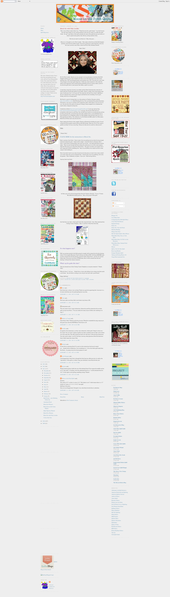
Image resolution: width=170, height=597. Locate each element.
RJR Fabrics (114, 528)
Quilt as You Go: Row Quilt (118, 249)
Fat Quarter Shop (117, 387)
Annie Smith (115, 498)
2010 (44, 421)
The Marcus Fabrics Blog (119, 482)
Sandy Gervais (117, 440)
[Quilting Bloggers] (47, 575)
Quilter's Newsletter (116, 520)
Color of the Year (48, 417)
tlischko (64, 328)
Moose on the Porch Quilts (68, 378)
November (46, 373)
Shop (42, 30)
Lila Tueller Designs (118, 447)
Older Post (102, 397)
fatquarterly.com (117, 421)
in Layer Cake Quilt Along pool (120, 314)
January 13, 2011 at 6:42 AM (69, 374)
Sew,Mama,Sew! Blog (118, 425)
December (46, 371)
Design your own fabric (117, 502)
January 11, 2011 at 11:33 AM (70, 314)
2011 (44, 368)
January (46, 396)
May (45, 387)
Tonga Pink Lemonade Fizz (118, 257)
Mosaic (113, 247)
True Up (113, 532)
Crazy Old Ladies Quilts (119, 444)
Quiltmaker (114, 522)
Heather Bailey (117, 417)
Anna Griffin (116, 395)
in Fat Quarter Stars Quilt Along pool (120, 172)
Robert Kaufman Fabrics (117, 530)
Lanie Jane (116, 479)
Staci (63, 288)
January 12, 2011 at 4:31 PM (69, 352)
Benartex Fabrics (116, 500)
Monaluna (116, 475)
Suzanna (64, 366)
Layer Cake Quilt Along (78, 279)
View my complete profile (52, 587)
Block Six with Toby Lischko (51, 415)
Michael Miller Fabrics (119, 402)
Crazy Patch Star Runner (117, 221)
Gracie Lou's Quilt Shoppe (120, 467)
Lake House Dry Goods (119, 455)
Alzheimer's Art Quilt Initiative (119, 490)
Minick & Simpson (118, 406)
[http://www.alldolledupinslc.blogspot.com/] (50, 357)
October (46, 375)
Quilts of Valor (115, 524)
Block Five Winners (48, 413)
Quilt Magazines (45, 32)
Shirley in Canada (66, 318)
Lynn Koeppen (65, 356)
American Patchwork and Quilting (120, 492)
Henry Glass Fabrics (118, 414)
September (46, 377)
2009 (44, 423)
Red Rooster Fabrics (116, 526)
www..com (118, 68)
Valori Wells (116, 451)
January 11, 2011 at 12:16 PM (70, 340)
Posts (115, 203)
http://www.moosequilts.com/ (48, 96)
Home (42, 28)
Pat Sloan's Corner (118, 399)
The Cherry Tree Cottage (119, 471)
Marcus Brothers (115, 510)
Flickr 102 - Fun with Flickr (118, 227)
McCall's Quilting (116, 512)
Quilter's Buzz (115, 518)
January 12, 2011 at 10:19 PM (70, 362)
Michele (64, 344)
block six (68, 279)
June (45, 384)
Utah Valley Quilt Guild (119, 428)
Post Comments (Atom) (72, 400)
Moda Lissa (116, 391)
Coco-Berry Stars (116, 217)
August (46, 380)
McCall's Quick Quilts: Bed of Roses (120, 233)
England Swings (115, 223)
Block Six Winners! (48, 404)
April (45, 389)
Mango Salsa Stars (116, 231)
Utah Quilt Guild (116, 534)
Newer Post (63, 397)
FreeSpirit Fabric (117, 436)
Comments (116, 206)
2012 (44, 366)
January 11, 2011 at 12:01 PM (70, 324)
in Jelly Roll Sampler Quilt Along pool (120, 355)
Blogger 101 (115, 215)
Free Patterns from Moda (117, 506)
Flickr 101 (114, 225)
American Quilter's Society (118, 494)
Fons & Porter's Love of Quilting (119, 504)
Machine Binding (116, 229)
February (46, 394)
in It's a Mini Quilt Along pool (120, 72)
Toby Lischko (90, 279)
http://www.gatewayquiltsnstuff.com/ (79, 109)
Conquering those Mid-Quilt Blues (120, 219)
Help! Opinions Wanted (49, 411)
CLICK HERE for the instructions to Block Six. (75, 137)
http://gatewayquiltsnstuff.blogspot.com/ (70, 110)
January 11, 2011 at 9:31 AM (69, 302)
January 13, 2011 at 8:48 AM (69, 390)
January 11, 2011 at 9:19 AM (69, 294)
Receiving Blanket (116, 251)
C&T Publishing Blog (118, 410)
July (45, 382)
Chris (63, 298)
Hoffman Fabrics (115, 508)
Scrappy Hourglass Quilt (117, 253)
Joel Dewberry (117, 458)
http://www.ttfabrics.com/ (66, 101)
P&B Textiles (115, 516)
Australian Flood (48, 402)
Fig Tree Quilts (117, 432)
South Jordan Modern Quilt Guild (120, 463)
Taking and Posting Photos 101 (119, 255)
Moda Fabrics (115, 514)
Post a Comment (64, 394)
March (45, 391)
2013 (44, 364)
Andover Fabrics (115, 496)
